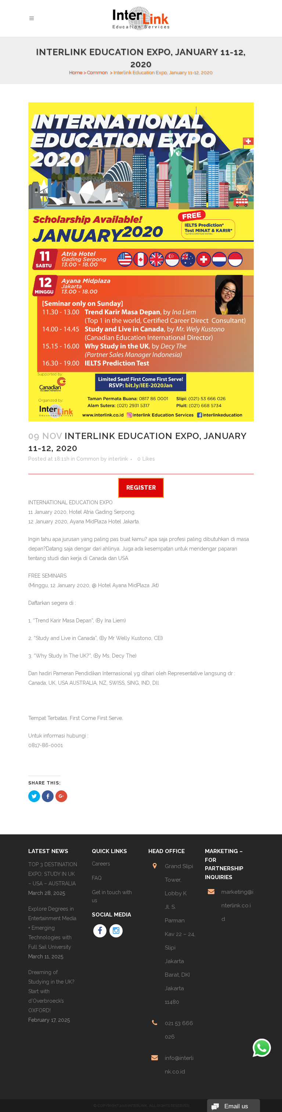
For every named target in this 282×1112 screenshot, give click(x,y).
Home (75, 72)
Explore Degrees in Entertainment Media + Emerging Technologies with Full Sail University (52, 928)
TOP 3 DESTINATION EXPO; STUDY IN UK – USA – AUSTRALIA (52, 874)
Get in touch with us (112, 896)
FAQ (97, 878)
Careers (101, 864)
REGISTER (141, 487)
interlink (118, 459)
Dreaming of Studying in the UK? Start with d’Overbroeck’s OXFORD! (51, 991)
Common (97, 72)
